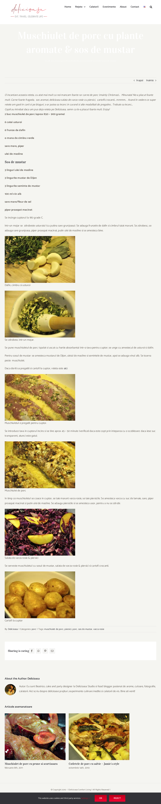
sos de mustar (85, 629)
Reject (117, 798)
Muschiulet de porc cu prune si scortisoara (35, 737)
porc (63, 61)
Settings (85, 798)
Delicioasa (13, 629)
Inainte (150, 80)
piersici (67, 629)
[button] (151, 6)
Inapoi (139, 80)
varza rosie (98, 629)
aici (65, 368)
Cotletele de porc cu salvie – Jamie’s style (99, 737)
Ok (100, 798)
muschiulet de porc (53, 629)
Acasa (57, 61)
